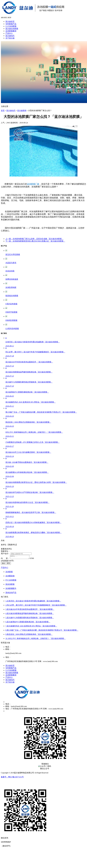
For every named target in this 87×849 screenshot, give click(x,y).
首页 (3, 110)
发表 (3, 563)
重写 (8, 563)
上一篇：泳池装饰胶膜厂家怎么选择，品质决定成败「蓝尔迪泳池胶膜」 (34, 239)
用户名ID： (5, 554)
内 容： (5, 558)
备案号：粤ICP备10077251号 (12, 777)
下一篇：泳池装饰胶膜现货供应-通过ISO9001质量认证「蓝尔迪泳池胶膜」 (35, 241)
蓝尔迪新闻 (21, 110)
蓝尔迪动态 (10, 110)
